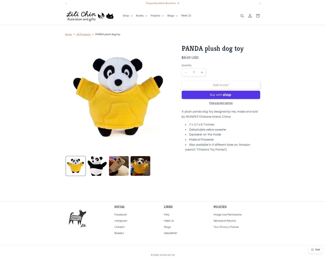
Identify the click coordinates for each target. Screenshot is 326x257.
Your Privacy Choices (226, 227)
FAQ (166, 214)
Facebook (120, 214)
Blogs (167, 227)
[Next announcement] (260, 3)
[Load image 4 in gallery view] (140, 166)
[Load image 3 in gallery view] (119, 166)
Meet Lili (169, 221)
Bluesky (119, 233)
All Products (84, 34)
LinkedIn (119, 227)
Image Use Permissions (228, 214)
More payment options (221, 103)
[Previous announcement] (66, 3)
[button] (127, 15)
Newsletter (170, 233)
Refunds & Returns (225, 221)
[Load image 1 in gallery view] (76, 166)
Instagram (120, 221)
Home (68, 34)
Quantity (187, 65)
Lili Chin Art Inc (167, 255)
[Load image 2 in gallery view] (97, 166)
